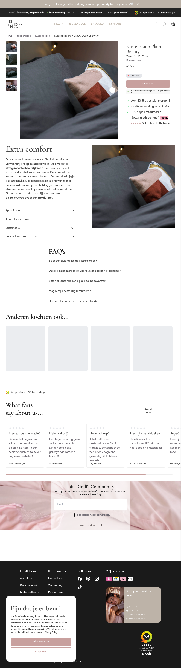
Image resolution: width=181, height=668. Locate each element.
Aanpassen (41, 651)
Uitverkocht (147, 84)
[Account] (165, 24)
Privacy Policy (51, 632)
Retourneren (56, 592)
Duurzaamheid (29, 585)
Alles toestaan (41, 641)
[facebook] (80, 579)
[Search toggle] (156, 24)
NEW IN (58, 24)
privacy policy (103, 515)
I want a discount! (90, 525)
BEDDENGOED (77, 24)
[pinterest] (88, 579)
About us (26, 578)
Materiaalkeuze (29, 592)
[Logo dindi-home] (14, 24)
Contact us (55, 578)
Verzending (55, 585)
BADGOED (97, 24)
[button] (25, 90)
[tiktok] (80, 587)
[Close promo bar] (137, 4)
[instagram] (97, 579)
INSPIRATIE (115, 24)
